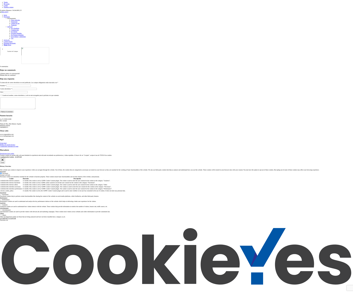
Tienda (6, 2)
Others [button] (2, 213)
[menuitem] (178, 2)
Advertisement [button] (4, 208)
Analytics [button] (3, 203)
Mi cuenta (6, 4)
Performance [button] (3, 198)
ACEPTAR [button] (18, 157)
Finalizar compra (8, 7)
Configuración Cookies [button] (7, 157)
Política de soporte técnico (7, 145)
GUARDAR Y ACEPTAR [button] (8, 218)
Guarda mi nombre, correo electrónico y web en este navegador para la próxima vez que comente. (30, 95)
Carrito (6, 5)
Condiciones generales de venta (9, 146)
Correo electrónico (6, 89)
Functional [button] (3, 192)
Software (10, 27)
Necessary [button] (3, 171)
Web (1, 92)
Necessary (5, 173)
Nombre (3, 85)
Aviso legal (3, 143)
